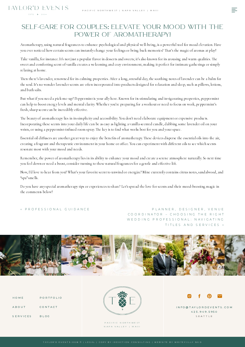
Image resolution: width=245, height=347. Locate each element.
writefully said (188, 342)
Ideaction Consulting (132, 342)
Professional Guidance (58, 209)
